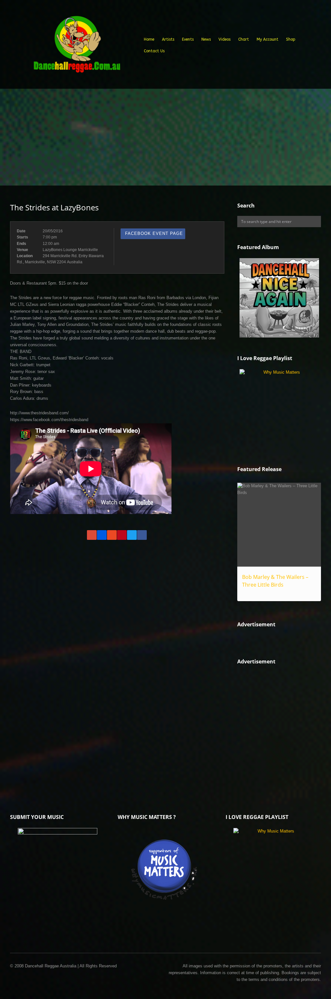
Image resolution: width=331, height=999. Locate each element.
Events (188, 39)
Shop (290, 39)
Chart (243, 39)
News (206, 39)
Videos (224, 39)
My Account (267, 39)
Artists (168, 39)
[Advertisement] (165, 137)
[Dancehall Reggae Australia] (76, 47)
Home (149, 39)
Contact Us (154, 51)
